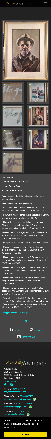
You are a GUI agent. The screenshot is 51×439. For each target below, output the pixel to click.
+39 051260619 (18, 388)
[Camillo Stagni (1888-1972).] (25, 50)
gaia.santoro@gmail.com (14, 414)
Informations (28, 337)
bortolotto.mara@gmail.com (16, 406)
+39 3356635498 (26, 396)
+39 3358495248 (25, 403)
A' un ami (38, 330)
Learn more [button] (9, 427)
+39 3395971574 (22, 411)
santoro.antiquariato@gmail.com (18, 399)
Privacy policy (10, 380)
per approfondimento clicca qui (15, 312)
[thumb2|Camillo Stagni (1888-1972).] (12, 92)
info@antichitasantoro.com (15, 391)
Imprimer (19, 330)
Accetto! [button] (25, 434)
